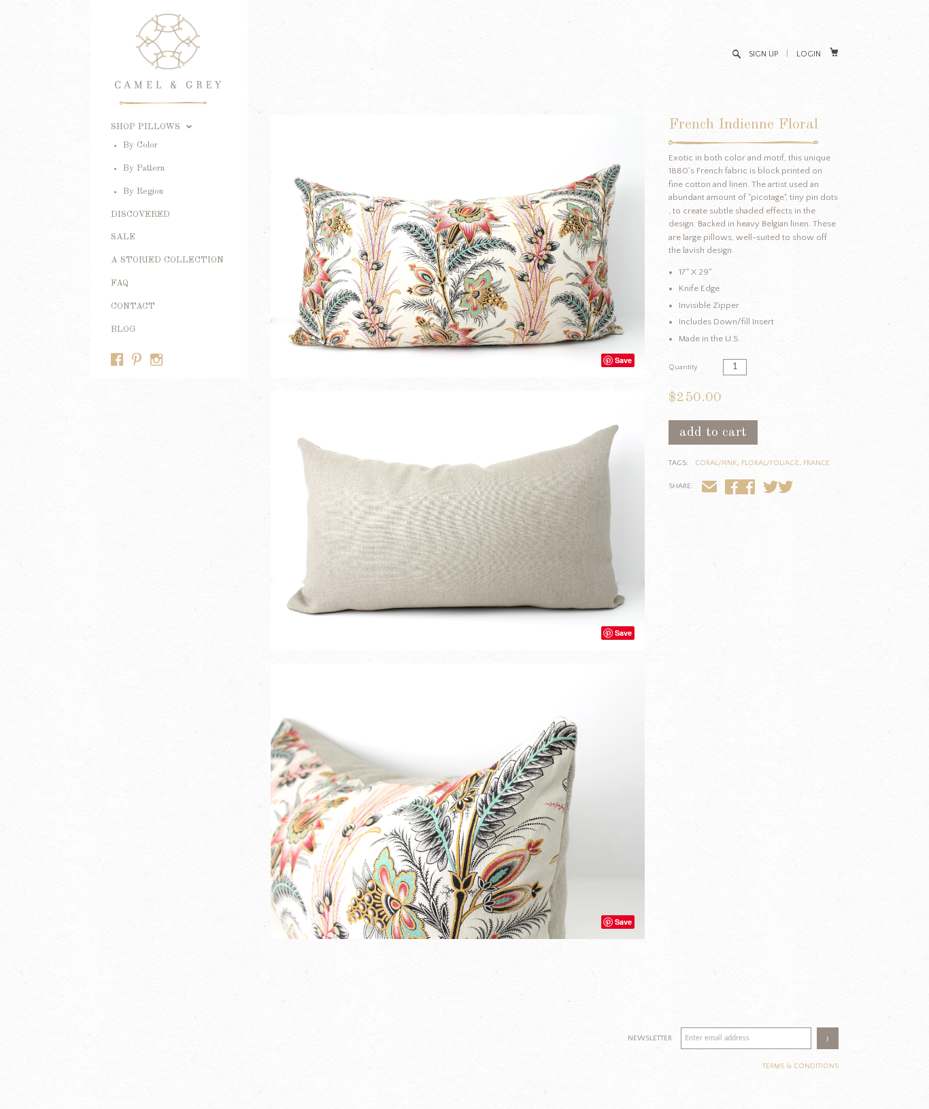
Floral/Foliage (770, 463)
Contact (133, 306)
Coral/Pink (716, 463)
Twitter (785, 489)
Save (623, 360)
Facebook (747, 489)
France (816, 463)
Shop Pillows (147, 126)
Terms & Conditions (800, 1066)
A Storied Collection (167, 260)
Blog (123, 329)
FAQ (120, 283)
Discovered (140, 214)
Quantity (683, 367)
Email (709, 489)
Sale (123, 237)
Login (808, 54)
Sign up (763, 54)
